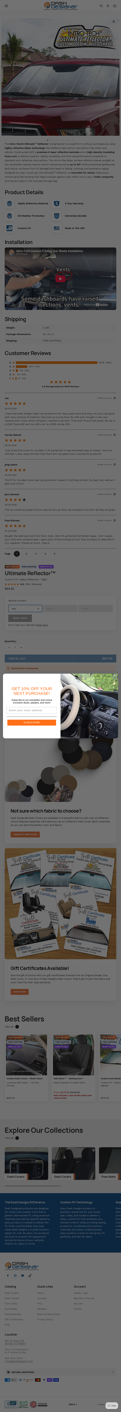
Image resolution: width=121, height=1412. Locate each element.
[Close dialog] (115, 677)
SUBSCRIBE (31, 722)
